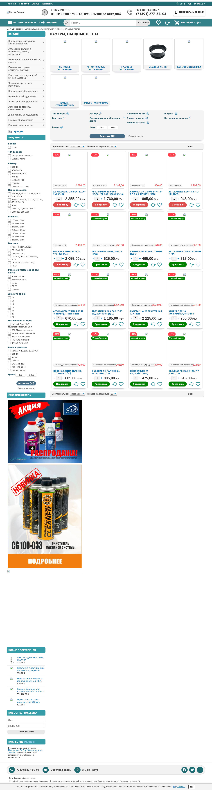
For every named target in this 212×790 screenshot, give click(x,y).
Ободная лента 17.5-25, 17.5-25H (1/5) (66, 252)
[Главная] (8, 29)
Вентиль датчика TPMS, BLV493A (30, 658)
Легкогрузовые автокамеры (96, 68)
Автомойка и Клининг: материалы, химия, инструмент (20, 51)
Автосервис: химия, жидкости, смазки (24, 60)
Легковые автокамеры (65, 68)
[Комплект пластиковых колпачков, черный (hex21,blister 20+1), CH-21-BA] (11, 670)
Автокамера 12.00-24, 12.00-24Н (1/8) (69, 193)
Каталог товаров (24, 22)
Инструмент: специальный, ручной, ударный (23, 76)
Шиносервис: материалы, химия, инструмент (22, 42)
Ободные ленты (158, 67)
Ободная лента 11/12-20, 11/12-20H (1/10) (67, 372)
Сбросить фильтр (26, 388)
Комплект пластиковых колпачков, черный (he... (30, 670)
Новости (24, 3)
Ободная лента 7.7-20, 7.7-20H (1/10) (184, 372)
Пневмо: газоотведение (20, 125)
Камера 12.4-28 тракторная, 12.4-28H (146, 312)
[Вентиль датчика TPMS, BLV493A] (11, 660)
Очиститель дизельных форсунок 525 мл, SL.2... (30, 679)
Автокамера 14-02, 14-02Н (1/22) (107, 252)
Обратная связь (61, 769)
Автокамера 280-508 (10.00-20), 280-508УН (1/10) (108, 193)
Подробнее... (179, 786)
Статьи (35, 3)
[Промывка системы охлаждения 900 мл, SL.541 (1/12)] (11, 702)
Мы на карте (90, 769)
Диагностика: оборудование (23, 114)
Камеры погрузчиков (95, 103)
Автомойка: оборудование (22, 96)
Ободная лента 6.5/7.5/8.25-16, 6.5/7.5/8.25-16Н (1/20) (143, 373)
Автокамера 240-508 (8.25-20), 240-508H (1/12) (107, 312)
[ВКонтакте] (184, 770)
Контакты (47, 3)
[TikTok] (200, 770)
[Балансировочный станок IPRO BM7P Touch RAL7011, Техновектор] (11, 691)
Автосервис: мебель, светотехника (19, 108)
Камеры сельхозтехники (64, 104)
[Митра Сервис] (19, 12)
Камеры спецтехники (189, 67)
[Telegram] (192, 770)
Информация (48, 22)
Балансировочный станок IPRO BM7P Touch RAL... (30, 691)
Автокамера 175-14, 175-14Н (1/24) (185, 252)
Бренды (18, 131)
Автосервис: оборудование (22, 101)
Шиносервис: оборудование (23, 91)
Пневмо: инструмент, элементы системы (19, 68)
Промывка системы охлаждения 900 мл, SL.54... (28, 702)
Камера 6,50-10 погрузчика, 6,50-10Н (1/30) (181, 314)
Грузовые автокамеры (127, 68)
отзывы (29, 741)
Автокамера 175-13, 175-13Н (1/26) (146, 252)
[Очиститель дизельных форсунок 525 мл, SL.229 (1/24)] (11, 681)
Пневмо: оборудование (20, 120)
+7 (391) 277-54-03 (148, 14)
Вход (182, 3)
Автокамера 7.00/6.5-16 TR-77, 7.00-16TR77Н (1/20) (146, 193)
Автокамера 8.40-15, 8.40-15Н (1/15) (184, 193)
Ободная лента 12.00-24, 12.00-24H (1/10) (106, 372)
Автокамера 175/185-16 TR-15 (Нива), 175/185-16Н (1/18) (69, 314)
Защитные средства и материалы (20, 84)
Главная (11, 3)
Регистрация (199, 3)
